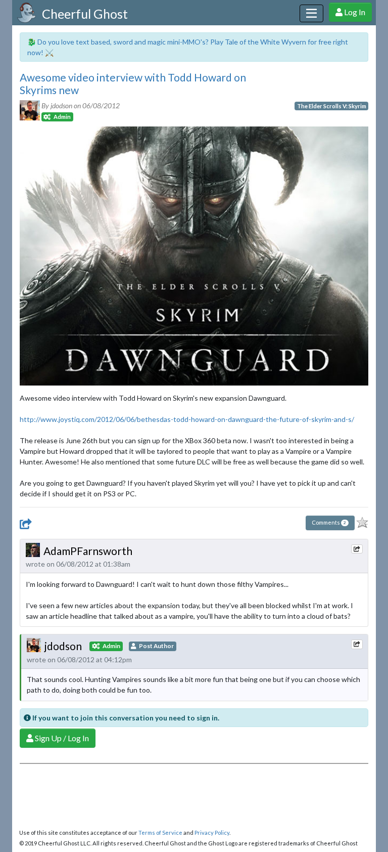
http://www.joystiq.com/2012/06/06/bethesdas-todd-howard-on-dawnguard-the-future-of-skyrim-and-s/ (187, 419)
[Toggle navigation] (311, 13)
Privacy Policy (212, 832)
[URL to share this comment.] (356, 548)
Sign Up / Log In (61, 738)
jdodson (63, 646)
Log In (354, 12)
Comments (329, 522)
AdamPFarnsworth (87, 550)
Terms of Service (160, 832)
